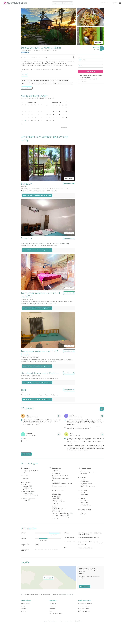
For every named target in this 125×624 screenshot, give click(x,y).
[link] (15, 3)
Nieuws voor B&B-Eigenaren (56, 613)
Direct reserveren (25, 52)
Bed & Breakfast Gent (83, 608)
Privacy (61, 621)
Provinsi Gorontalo (44, 50)
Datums (60, 3)
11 (25, 114)
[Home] (21, 594)
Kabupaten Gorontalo (31, 50)
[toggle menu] (120, 3)
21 (35, 117)
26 (28, 120)
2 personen (66, 3)
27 (32, 120)
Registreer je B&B (54, 606)
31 (22, 124)
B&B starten (52, 608)
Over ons (23, 606)
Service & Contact (25, 603)
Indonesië (53, 50)
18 (25, 117)
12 (28, 114)
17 (22, 117)
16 (41, 114)
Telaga (54, 3)
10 (22, 114)
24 (22, 120)
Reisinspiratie (24, 608)
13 (32, 114)
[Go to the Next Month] (66, 102)
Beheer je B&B (53, 603)
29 (38, 120)
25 (25, 120)
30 (41, 120)
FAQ (51, 611)
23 (41, 117)
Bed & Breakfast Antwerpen (85, 603)
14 (35, 114)
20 (32, 117)
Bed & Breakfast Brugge (84, 606)
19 (28, 117)
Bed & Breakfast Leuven (84, 611)
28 (35, 120)
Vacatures (23, 611)
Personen (80, 63)
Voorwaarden (68, 621)
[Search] (71, 3)
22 (38, 117)
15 (38, 114)
